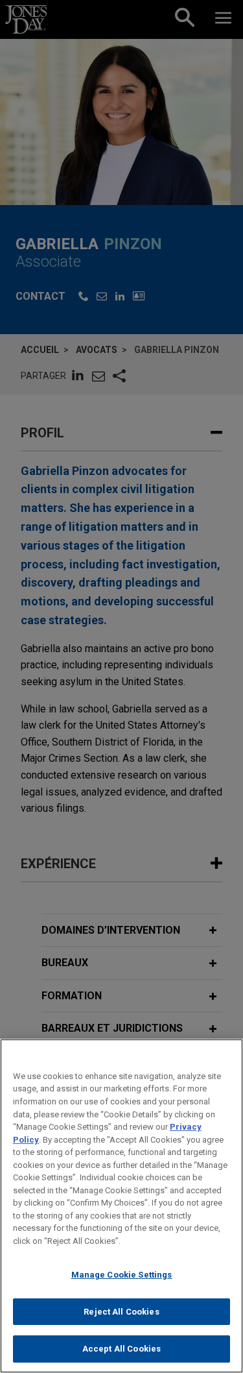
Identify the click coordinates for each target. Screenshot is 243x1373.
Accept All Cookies (121, 1349)
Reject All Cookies (121, 1312)
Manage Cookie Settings (121, 1275)
